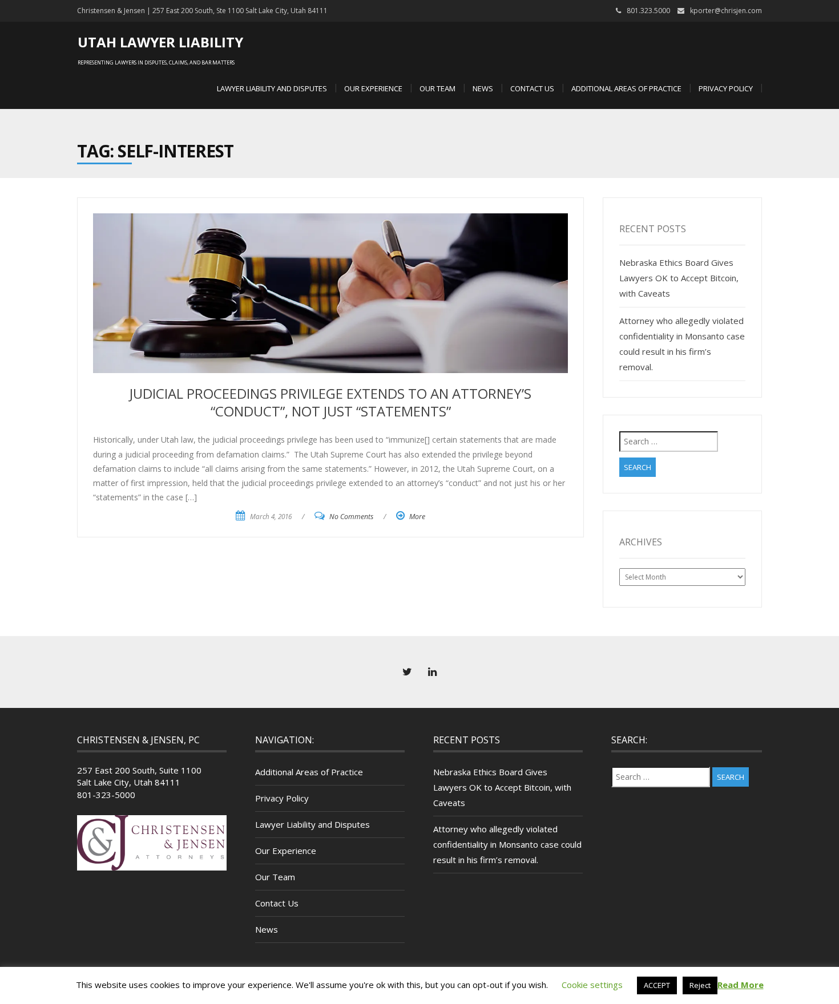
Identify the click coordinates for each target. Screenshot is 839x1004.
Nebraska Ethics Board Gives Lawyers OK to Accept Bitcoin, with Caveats (679, 278)
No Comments (351, 516)
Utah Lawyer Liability (160, 42)
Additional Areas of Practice (626, 88)
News (483, 88)
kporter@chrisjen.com (726, 10)
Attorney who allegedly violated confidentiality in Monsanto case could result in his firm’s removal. (507, 844)
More (417, 516)
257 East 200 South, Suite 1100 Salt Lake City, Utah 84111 (139, 776)
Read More (740, 984)
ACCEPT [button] (657, 985)
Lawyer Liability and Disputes (272, 88)
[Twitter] (407, 672)
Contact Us (532, 88)
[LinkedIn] (432, 672)
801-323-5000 (106, 794)
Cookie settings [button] (592, 984)
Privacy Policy (726, 88)
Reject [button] (700, 985)
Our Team (437, 88)
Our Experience (373, 88)
